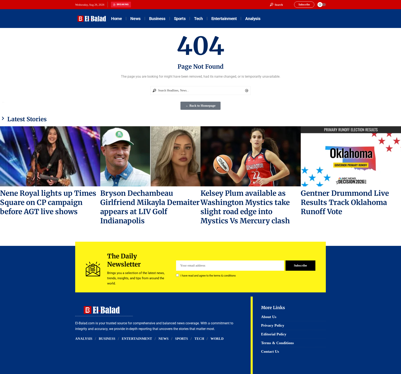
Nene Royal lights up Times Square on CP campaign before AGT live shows (48, 202)
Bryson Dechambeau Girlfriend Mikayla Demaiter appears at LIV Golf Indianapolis (150, 207)
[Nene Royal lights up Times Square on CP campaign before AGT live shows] (50, 156)
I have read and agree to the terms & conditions (208, 275)
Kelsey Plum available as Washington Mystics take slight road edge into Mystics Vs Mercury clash (245, 207)
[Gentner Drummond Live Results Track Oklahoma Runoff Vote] (351, 156)
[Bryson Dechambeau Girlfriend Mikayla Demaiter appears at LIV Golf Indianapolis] (150, 156)
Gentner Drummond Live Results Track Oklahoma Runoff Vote (345, 202)
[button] (276, 4)
